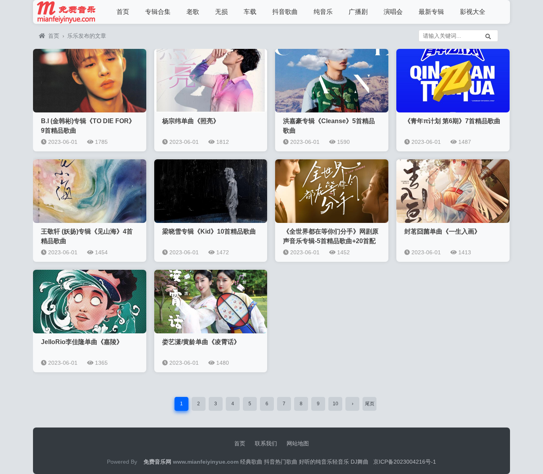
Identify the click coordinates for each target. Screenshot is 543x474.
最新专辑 (431, 11)
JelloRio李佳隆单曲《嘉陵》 (82, 342)
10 (335, 403)
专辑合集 (158, 11)
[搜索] (488, 36)
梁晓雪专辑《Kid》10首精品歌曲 (209, 231)
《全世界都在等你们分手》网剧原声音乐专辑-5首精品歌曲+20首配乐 (330, 241)
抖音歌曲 (285, 11)
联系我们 (266, 443)
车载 (250, 11)
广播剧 (358, 11)
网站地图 (298, 443)
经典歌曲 (251, 462)
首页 (122, 11)
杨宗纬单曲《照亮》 (190, 121)
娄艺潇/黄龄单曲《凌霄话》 (201, 342)
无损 (221, 11)
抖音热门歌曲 (280, 462)
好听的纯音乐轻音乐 (324, 462)
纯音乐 (323, 11)
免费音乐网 (157, 462)
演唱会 (393, 11)
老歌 (192, 11)
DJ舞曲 (359, 462)
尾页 (369, 403)
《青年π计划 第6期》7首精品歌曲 (452, 121)
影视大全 (472, 11)
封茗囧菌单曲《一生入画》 (442, 231)
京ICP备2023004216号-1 (404, 462)
